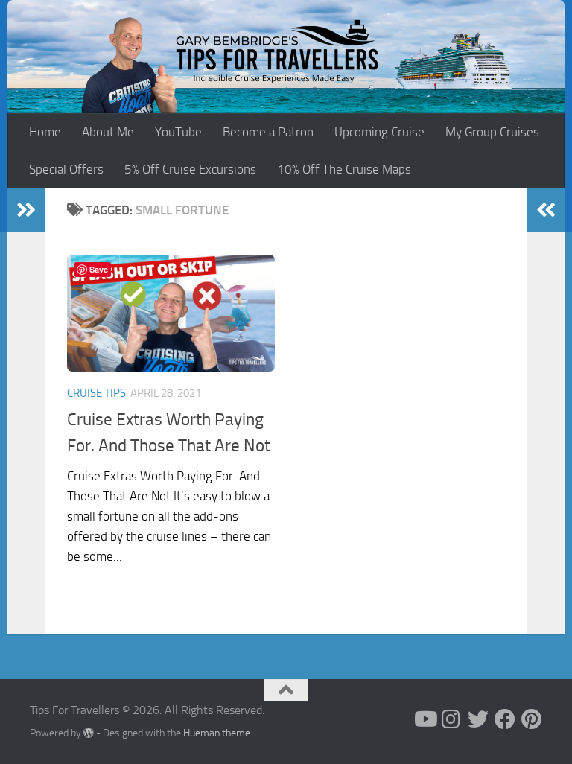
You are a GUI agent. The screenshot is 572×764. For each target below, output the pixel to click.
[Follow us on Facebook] (505, 719)
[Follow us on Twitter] (478, 719)
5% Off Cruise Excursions (190, 169)
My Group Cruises (492, 131)
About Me (108, 131)
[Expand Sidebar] (26, 210)
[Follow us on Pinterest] (531, 719)
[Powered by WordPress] (88, 733)
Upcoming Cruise (379, 131)
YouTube (178, 131)
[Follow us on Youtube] (424, 719)
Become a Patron (268, 131)
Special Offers (66, 169)
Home (45, 131)
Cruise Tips (96, 393)
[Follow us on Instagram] (451, 719)
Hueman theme (216, 733)
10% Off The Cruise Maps (344, 169)
